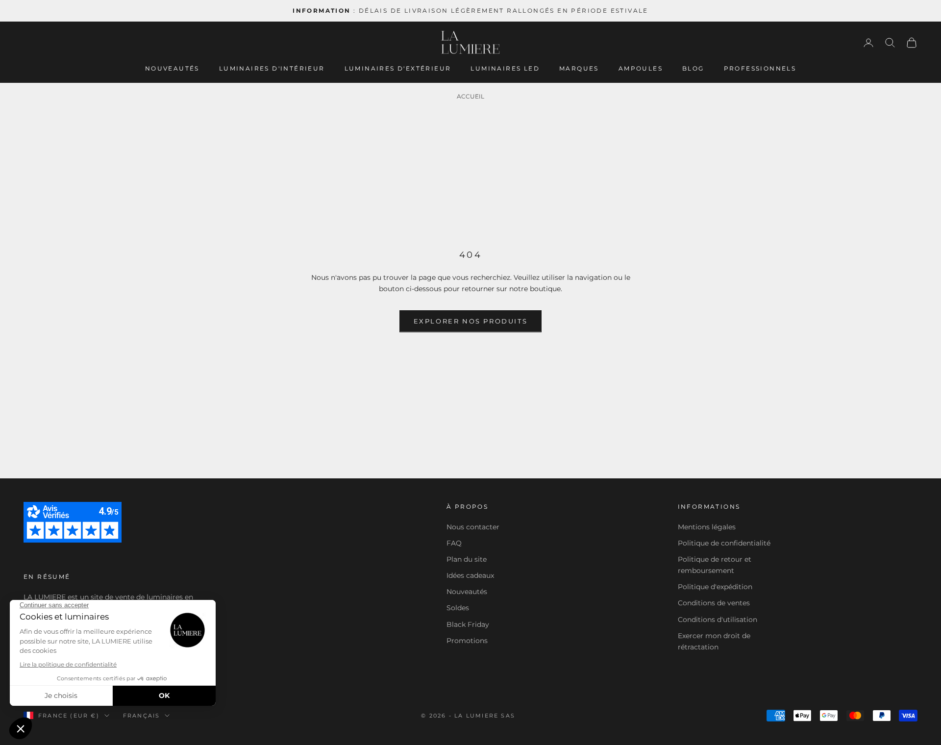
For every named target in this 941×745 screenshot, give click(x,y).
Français (141, 715)
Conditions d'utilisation (717, 619)
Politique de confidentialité (724, 543)
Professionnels (760, 68)
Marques (579, 68)
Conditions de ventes (714, 602)
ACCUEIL (470, 96)
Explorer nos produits (471, 321)
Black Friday (467, 624)
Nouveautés (172, 68)
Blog (693, 68)
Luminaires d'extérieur (398, 68)
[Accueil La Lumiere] (470, 42)
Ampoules (641, 68)
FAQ (454, 543)
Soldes (457, 607)
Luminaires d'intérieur (272, 68)
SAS (508, 715)
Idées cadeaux (470, 575)
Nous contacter (472, 526)
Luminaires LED (505, 68)
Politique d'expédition (715, 586)
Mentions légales (707, 526)
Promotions (467, 640)
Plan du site (466, 559)
